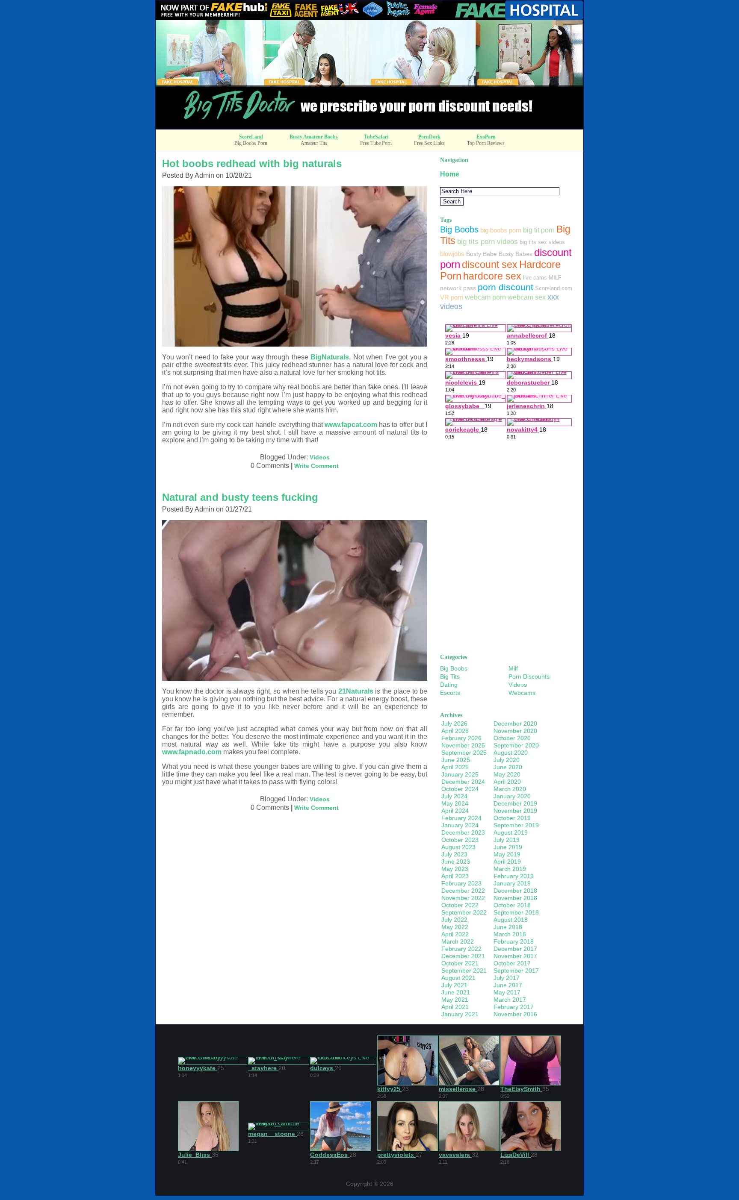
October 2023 (460, 839)
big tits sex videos (542, 242)
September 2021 (464, 970)
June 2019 (508, 847)
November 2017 (515, 956)
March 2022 (457, 941)
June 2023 (455, 861)
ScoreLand (251, 137)
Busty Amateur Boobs (314, 137)
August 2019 (511, 832)
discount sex (489, 264)
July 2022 (454, 919)
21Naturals (355, 691)
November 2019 (515, 810)
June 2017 (508, 985)
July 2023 (454, 854)
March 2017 (510, 999)
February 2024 (461, 818)
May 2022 (454, 927)
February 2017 (514, 1006)
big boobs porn (500, 230)
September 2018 (516, 912)
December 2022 (463, 890)
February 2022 (461, 948)
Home (449, 174)
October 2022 (460, 905)
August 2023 (458, 847)
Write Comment (316, 465)
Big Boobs (459, 229)
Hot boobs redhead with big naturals (252, 163)
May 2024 (454, 803)
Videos (320, 457)
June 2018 (508, 927)
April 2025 (455, 767)
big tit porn (539, 230)
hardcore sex (492, 276)
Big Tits (450, 676)
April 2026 (455, 730)
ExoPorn (486, 137)
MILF (555, 277)
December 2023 (463, 832)
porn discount (505, 287)
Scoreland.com (553, 288)
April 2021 (455, 1006)
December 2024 (463, 781)
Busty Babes (515, 253)
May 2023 (454, 868)
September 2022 (464, 912)
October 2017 (512, 963)
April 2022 (455, 934)
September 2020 (516, 745)
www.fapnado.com (192, 752)
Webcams (521, 692)
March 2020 (510, 788)
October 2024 (460, 788)
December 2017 (515, 948)
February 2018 (514, 941)
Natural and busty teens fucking (240, 497)
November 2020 (515, 730)
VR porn (451, 297)
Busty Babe (481, 253)
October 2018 (512, 905)
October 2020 (512, 738)
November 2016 (515, 1014)
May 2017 (507, 992)
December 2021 (463, 956)
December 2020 (515, 723)
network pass (458, 288)
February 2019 (514, 876)
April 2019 (507, 861)
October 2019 (512, 818)
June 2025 (455, 759)
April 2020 (507, 781)
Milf (513, 668)
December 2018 (515, 890)
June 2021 (455, 992)
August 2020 (511, 752)
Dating (449, 684)
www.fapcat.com (351, 424)
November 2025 (463, 745)
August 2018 (511, 919)
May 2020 (507, 774)
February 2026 (461, 738)
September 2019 (516, 825)
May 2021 (454, 999)
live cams (535, 277)
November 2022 (463, 897)
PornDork (429, 137)
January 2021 (460, 1014)
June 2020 (508, 767)
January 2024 (460, 825)
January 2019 (512, 883)
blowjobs (452, 253)
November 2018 (515, 897)
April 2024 (455, 810)
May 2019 (507, 854)
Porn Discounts (529, 676)
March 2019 (510, 868)
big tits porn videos (487, 242)
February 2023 (461, 883)
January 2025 (460, 774)
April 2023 (455, 876)
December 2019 (515, 803)
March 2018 (510, 934)
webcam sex (527, 297)
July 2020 (507, 759)
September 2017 (516, 970)
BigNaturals (329, 357)
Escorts (450, 692)
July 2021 (454, 985)
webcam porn (485, 297)
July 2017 (507, 977)
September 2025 (464, 752)
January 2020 (512, 796)
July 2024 (454, 796)
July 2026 (454, 723)
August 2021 (458, 977)
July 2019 (507, 839)
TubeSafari (376, 137)
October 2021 (460, 963)
